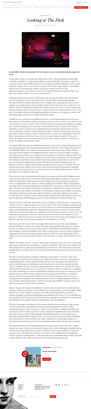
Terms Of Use (40, 389)
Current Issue (38, 7)
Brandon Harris (42, 25)
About (61, 7)
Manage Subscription (42, 386)
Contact (21, 385)
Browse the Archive (42, 387)
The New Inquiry (12, 2)
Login (70, 7)
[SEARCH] (66, 7)
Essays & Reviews (8, 7)
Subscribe (38, 385)
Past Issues (48, 7)
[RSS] (87, 2)
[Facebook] (78, 2)
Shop (55, 7)
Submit (20, 386)
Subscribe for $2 (81, 7)
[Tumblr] (82, 2)
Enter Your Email (49, 351)
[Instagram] (85, 2)
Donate (20, 387)
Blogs (25, 7)
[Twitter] (80, 2)
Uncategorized (45, 15)
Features (18, 7)
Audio (30, 7)
